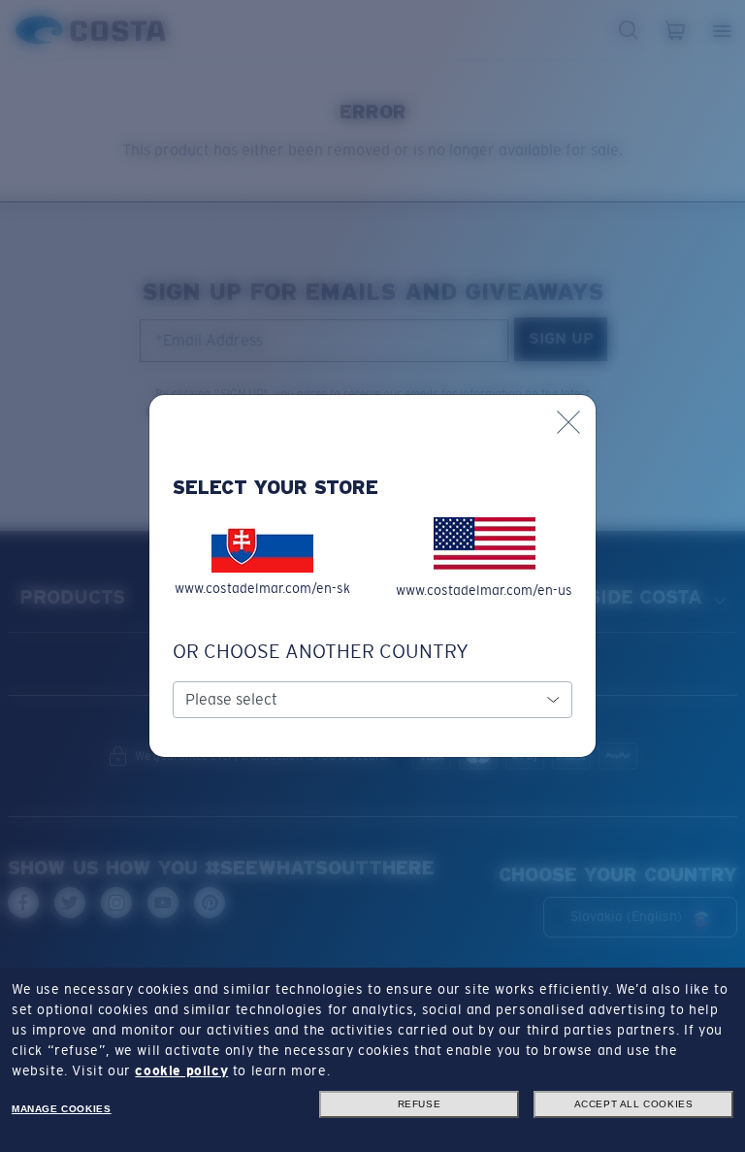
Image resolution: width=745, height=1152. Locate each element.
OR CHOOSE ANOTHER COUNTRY (321, 651)
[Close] (568, 422)
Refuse (419, 1104)
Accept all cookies (634, 1104)
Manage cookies (61, 1108)
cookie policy (181, 1070)
